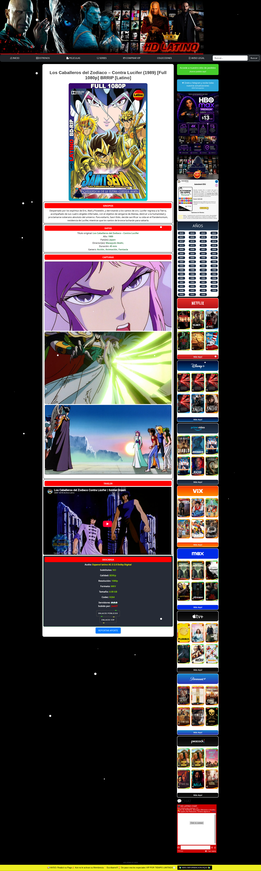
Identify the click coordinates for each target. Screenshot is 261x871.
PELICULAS (74, 58)
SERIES (103, 58)
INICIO (15, 58)
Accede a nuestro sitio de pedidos (198, 69)
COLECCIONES (164, 58)
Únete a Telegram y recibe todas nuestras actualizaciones (199, 85)
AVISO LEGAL (197, 58)
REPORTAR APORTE (108, 630)
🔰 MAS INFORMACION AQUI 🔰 (194, 867)
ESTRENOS (44, 58)
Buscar (254, 58)
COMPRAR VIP (132, 58)
